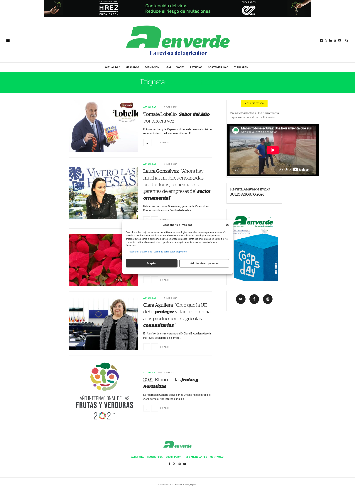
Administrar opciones (204, 263)
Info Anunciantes (196, 457)
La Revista (137, 457)
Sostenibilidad (218, 67)
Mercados (132, 67)
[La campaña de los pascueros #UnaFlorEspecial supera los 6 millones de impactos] (103, 260)
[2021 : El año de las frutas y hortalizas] (103, 391)
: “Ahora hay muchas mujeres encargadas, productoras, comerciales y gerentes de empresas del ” (177, 185)
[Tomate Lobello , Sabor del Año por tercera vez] (103, 126)
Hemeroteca (155, 457)
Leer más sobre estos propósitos (170, 251)
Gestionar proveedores (140, 251)
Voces (180, 67)
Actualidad (112, 67)
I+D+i (168, 67)
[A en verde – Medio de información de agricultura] (177, 40)
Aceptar (151, 263)
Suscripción (173, 457)
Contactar (217, 457)
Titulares (241, 67)
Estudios (196, 67)
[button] (227, 225)
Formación (152, 67)
